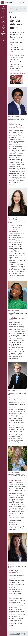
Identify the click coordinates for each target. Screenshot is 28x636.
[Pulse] (8, 12)
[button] (23, 2)
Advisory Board (20, 8)
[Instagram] (11, 12)
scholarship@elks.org (17, 73)
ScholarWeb (8, 2)
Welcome (11, 8)
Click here (13, 55)
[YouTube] (12, 12)
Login (20, 2)
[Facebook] (9, 12)
